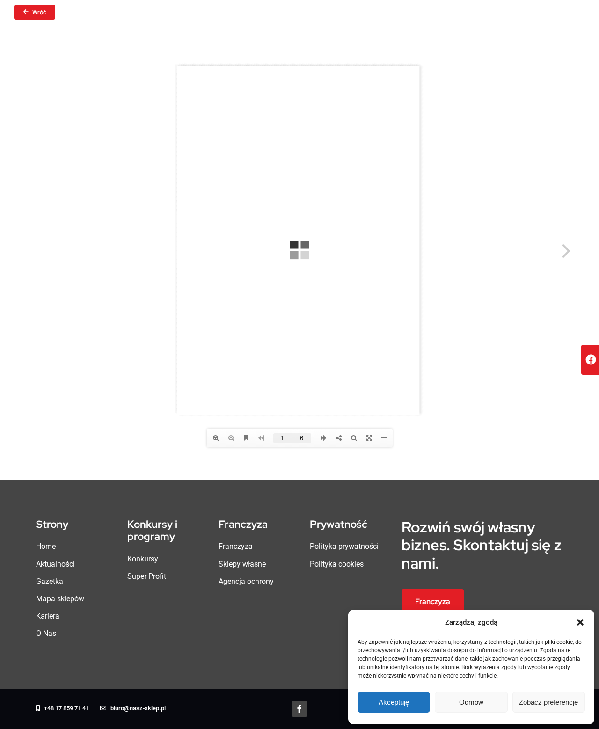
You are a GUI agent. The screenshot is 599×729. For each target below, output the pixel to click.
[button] (580, 622)
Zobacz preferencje (548, 702)
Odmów (471, 702)
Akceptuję (394, 702)
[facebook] (299, 709)
